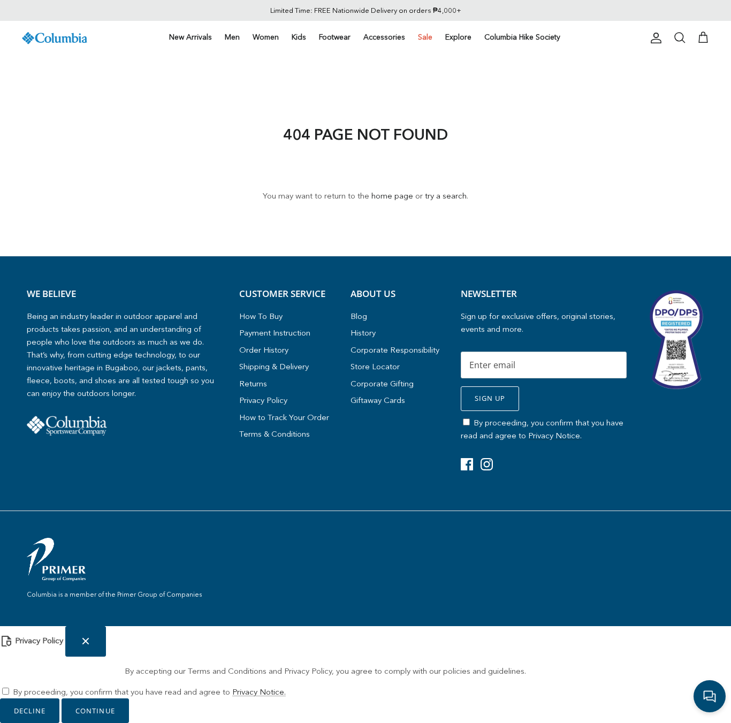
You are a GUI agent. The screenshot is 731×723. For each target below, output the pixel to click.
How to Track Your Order (284, 417)
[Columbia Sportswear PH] (54, 38)
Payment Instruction (274, 333)
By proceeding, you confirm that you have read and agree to (149, 692)
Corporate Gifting (382, 383)
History (363, 333)
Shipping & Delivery (274, 366)
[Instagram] (487, 464)
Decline (29, 711)
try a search (446, 196)
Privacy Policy (263, 400)
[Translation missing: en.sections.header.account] (654, 38)
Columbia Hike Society (522, 37)
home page (392, 196)
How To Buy (261, 316)
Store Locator (375, 366)
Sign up (490, 398)
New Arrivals (190, 37)
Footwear (335, 37)
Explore (458, 37)
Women (266, 37)
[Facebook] (467, 464)
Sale (425, 37)
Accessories (384, 37)
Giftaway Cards (378, 400)
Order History (263, 350)
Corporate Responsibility (395, 350)
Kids (299, 37)
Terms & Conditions (274, 434)
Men (232, 37)
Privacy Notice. (555, 435)
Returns (253, 383)
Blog (359, 316)
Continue (95, 711)
